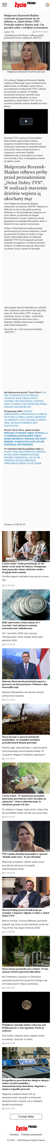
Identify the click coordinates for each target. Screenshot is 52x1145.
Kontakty (14, 1135)
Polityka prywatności (31, 1135)
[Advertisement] (26, 277)
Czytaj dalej (26, 1116)
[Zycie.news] (25, 5)
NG (12, 31)
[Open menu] (4, 4)
